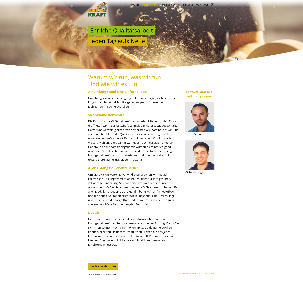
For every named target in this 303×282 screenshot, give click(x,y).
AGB (181, 273)
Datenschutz (210, 273)
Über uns (148, 4)
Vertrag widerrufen (103, 266)
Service (188, 4)
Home (135, 4)
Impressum (199, 273)
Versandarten (188, 273)
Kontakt (202, 4)
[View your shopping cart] (212, 4)
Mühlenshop (167, 4)
